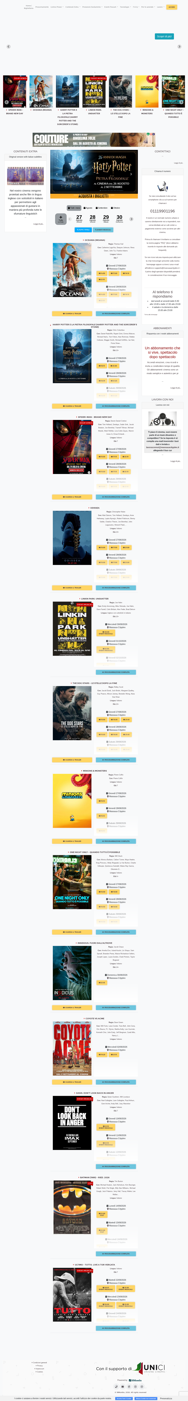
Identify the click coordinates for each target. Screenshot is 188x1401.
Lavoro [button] (160, 7)
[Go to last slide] (9, 47)
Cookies (39, 1372)
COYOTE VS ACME (95, 1018)
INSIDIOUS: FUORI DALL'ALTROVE (95, 943)
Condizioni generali (39, 1363)
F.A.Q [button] (135, 7)
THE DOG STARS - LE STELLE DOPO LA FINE (95, 683)
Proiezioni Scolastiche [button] (91, 7)
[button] (56, 174)
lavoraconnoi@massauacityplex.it (162, 447)
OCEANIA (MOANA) (95, 240)
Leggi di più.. (38, 224)
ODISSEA (94, 508)
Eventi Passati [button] (110, 7)
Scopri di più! (164, 36)
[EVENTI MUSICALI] (72, 628)
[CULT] (72, 1207)
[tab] (93, 72)
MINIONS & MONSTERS (95, 771)
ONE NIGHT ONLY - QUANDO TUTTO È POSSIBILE (95, 852)
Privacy (40, 1366)
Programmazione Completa (117, 314)
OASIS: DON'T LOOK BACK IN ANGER (95, 1093)
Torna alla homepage (150, 314)
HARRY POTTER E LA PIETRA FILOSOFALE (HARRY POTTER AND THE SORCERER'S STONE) (95, 325)
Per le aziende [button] (147, 7)
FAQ (163, 243)
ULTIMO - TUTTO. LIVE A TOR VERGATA (95, 1265)
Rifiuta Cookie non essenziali (146, 1398)
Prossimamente (42, 7)
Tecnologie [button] (125, 7)
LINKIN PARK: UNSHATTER (95, 599)
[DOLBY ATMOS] (72, 447)
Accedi (172, 7)
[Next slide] (179, 47)
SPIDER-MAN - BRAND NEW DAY (95, 417)
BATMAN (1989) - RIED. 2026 (94, 1177)
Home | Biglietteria (28, 7)
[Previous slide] (7, 102)
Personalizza (166, 1398)
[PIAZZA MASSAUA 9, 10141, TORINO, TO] (108, 269)
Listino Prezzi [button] (56, 7)
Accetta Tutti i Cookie (124, 1398)
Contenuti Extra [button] (72, 7)
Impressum (39, 1369)
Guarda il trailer (73, 314)
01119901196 (162, 211)
